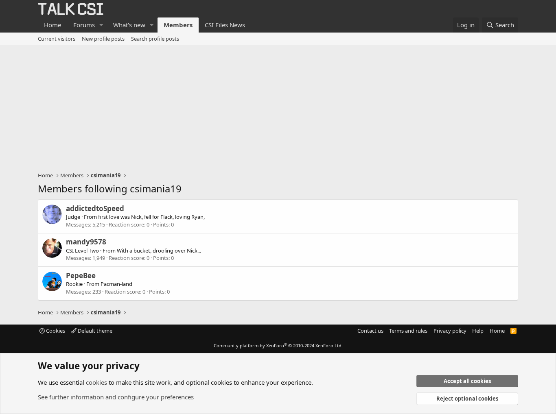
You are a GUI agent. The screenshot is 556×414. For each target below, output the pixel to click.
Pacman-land (116, 284)
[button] (101, 25)
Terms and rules (408, 330)
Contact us (370, 330)
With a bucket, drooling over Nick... (159, 250)
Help (478, 330)
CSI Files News (225, 25)
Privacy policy (449, 330)
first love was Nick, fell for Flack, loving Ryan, (151, 216)
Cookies (55, 330)
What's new (129, 25)
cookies (96, 382)
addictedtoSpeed (95, 208)
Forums (84, 25)
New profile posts (103, 38)
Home (52, 25)
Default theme (94, 330)
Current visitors (56, 38)
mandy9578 (86, 241)
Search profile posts (155, 38)
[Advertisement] (278, 106)
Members (178, 25)
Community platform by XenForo (278, 345)
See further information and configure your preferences (116, 397)
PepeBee (81, 275)
